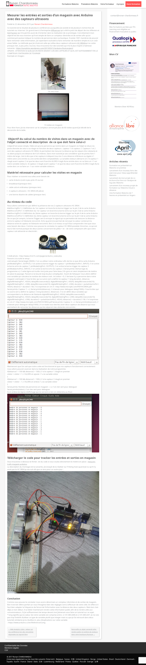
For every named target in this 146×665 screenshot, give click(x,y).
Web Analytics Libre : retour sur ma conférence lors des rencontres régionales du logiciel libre (20, 631)
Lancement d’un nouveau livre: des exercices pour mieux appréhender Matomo (123, 172)
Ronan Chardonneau (44, 24)
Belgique (59, 659)
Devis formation (133, 4)
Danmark (130, 659)
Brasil (111, 659)
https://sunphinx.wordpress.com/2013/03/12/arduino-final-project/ (44, 48)
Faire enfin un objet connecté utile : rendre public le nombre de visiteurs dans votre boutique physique (84, 631)
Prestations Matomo (89, 4)
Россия (83, 661)
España (10, 661)
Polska (68, 661)
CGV (6, 650)
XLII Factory (12, 33)
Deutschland (120, 659)
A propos (120, 4)
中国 (72, 659)
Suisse (67, 659)
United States (102, 659)
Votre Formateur (107, 4)
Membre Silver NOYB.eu (124, 106)
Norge (93, 659)
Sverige (90, 661)
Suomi (16, 661)
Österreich (50, 659)
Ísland (29, 661)
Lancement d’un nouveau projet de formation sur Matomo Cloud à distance (123, 187)
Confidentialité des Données (16, 645)
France (23, 661)
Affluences (55, 30)
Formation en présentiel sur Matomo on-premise (120, 166)
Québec (75, 661)
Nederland (60, 661)
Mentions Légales (12, 648)
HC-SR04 (81, 43)
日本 (40, 661)
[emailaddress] (124, 17)
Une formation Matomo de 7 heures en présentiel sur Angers (122, 194)
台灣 (96, 661)
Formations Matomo (70, 4)
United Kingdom (82, 659)
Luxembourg (49, 661)
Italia (36, 661)
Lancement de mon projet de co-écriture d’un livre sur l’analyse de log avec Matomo (122, 180)
